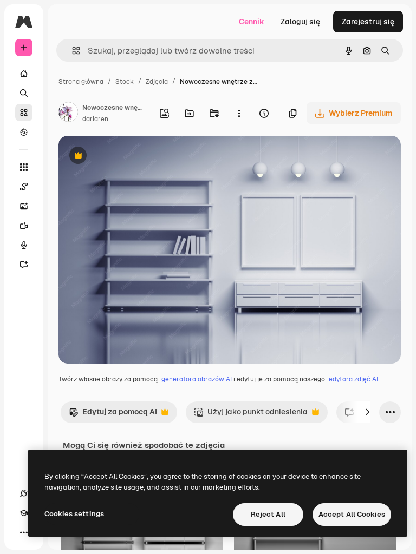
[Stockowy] (23, 112)
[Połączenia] (23, 493)
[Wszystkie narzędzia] (23, 167)
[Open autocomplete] (72, 51)
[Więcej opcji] (239, 113)
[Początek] (23, 73)
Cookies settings (74, 513)
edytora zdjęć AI (353, 379)
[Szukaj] (23, 93)
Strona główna (80, 81)
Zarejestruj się (368, 22)
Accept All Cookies (351, 514)
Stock (124, 81)
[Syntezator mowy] (23, 245)
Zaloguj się (300, 22)
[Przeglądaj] (23, 132)
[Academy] (23, 513)
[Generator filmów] (23, 225)
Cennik (251, 22)
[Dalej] (367, 412)
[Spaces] (23, 186)
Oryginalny (133, 156)
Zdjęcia (157, 81)
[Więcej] (23, 532)
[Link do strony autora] (68, 113)
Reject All (268, 514)
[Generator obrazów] (23, 206)
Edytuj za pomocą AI (113, 415)
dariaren (95, 119)
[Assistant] (23, 264)
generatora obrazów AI (196, 379)
